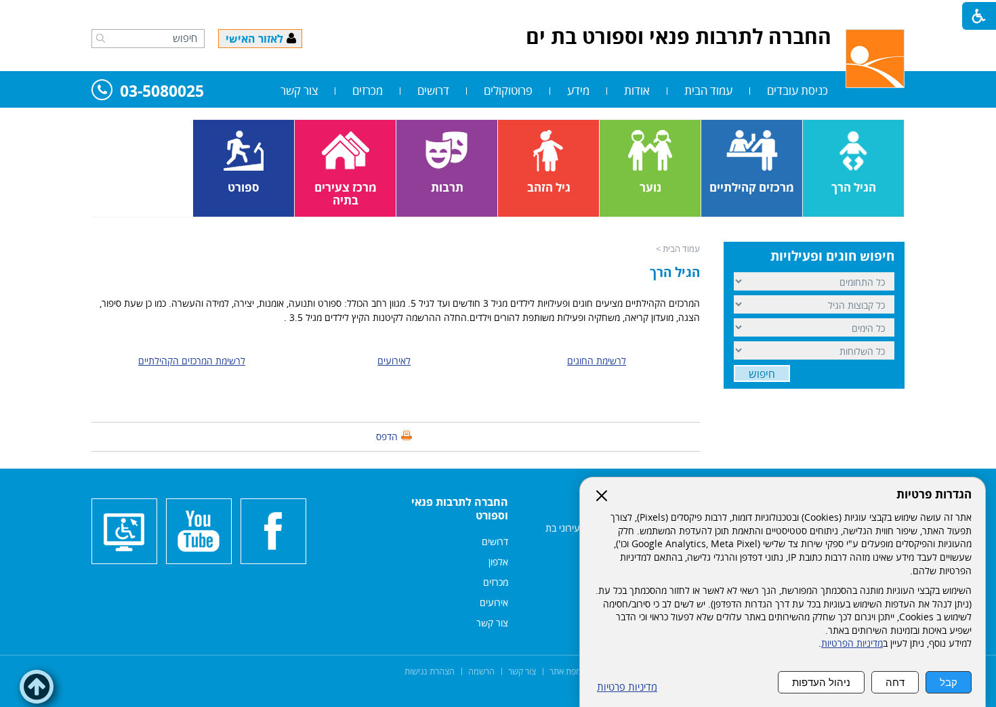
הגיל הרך (675, 272)
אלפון (498, 561)
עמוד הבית (708, 90)
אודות (637, 90)
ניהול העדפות (821, 682)
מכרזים (367, 90)
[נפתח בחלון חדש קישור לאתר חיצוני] (273, 531)
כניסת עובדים (797, 90)
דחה (895, 682)
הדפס (387, 436)
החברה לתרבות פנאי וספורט (459, 508)
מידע (578, 90)
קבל (948, 682)
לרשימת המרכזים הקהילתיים (191, 360)
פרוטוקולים (508, 90)
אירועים (494, 602)
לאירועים (394, 360)
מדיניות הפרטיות (852, 643)
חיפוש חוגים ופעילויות (832, 256)
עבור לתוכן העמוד (498, 13)
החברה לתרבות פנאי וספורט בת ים (678, 36)
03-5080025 (162, 92)
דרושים (433, 90)
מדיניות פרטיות (627, 687)
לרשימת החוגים (596, 360)
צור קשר (299, 90)
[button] (100, 38)
